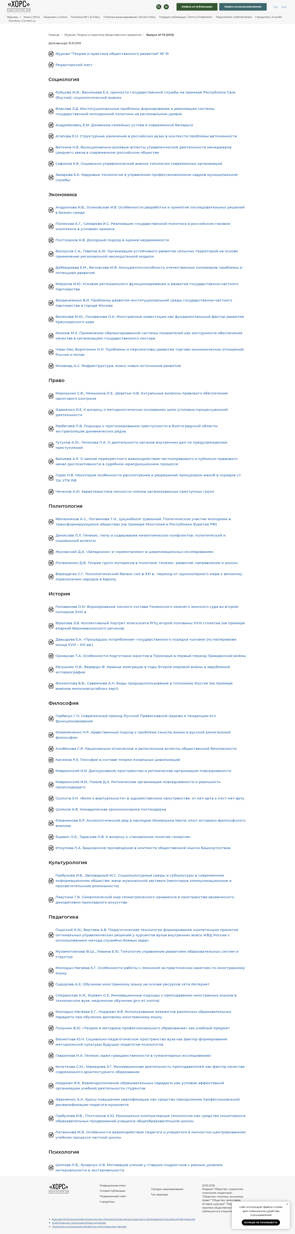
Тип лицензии (159, 1194)
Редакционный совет (113, 1196)
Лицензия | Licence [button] (55, 17)
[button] (243, 7)
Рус (275, 7)
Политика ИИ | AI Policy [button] (85, 17)
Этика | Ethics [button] (31, 17)
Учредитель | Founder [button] (268, 17)
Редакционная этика (112, 1185)
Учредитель (107, 1201)
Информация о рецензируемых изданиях (79, 1222)
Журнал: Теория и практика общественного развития (103, 35)
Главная (54, 35)
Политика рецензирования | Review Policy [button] (129, 17)
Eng (284, 7)
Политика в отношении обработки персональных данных (89, 1226)
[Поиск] (158, 6)
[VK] (166, 6)
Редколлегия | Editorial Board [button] (234, 17)
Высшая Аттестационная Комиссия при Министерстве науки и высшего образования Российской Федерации (123, 1219)
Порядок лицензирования (167, 1189)
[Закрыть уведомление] (287, 1204)
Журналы (13, 17)
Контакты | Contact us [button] (22, 20)
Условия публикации (112, 1190)
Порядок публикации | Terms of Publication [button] (185, 17)
